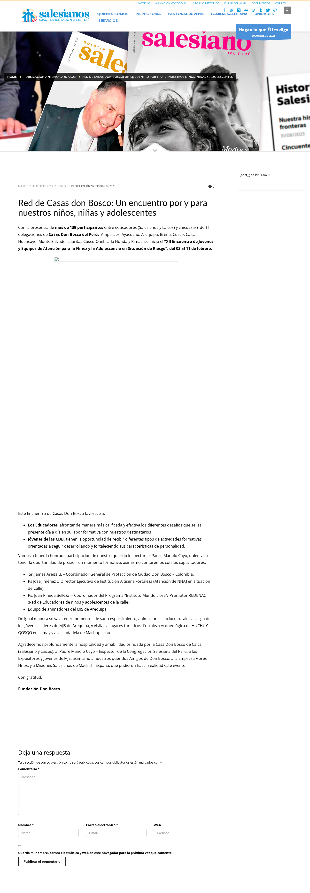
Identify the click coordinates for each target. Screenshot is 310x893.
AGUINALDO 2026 (263, 32)
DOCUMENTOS (260, 3)
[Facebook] (224, 10)
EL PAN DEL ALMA (235, 3)
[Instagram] (238, 10)
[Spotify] (275, 10)
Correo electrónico (102, 825)
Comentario (28, 769)
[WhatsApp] (253, 10)
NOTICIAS (144, 3)
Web (157, 825)
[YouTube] (231, 10)
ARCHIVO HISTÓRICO (206, 3)
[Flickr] (246, 10)
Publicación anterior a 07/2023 (95, 186)
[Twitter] (267, 10)
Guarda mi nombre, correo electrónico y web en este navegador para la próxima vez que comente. (95, 853)
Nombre (26, 825)
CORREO (280, 3)
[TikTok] (260, 10)
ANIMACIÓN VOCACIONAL (171, 3)
